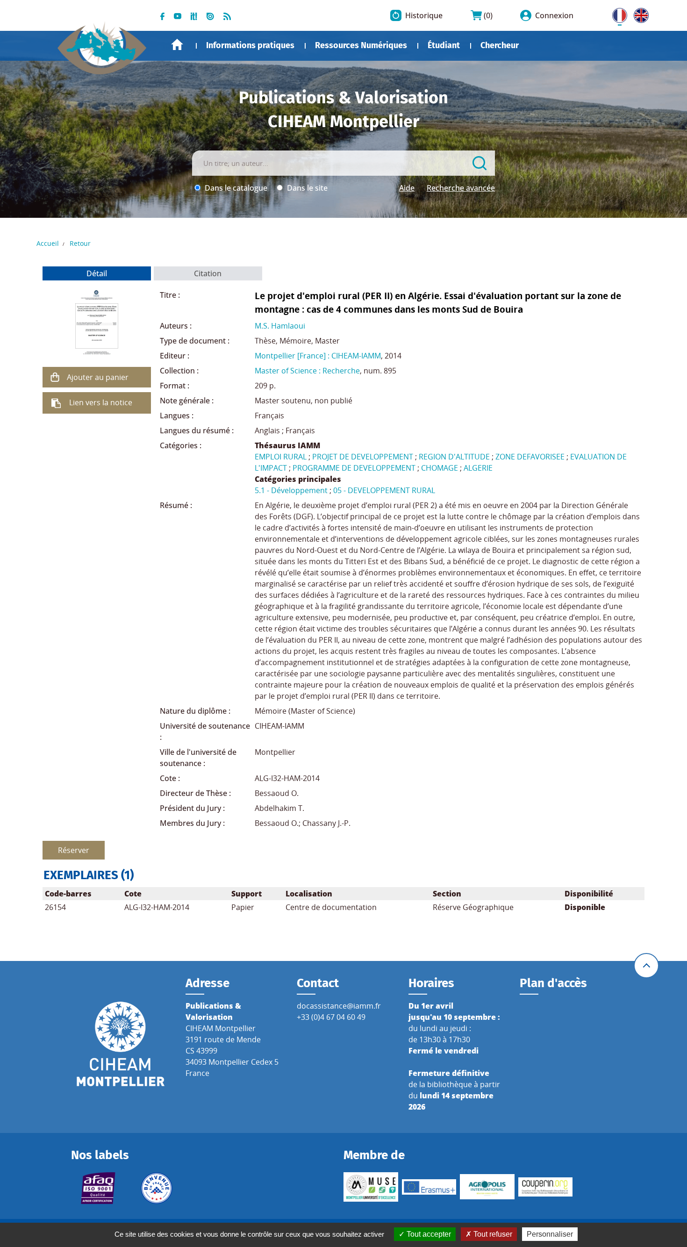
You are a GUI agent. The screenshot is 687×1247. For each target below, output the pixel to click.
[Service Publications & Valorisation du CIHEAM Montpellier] (102, 43)
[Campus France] (156, 1188)
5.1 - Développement (291, 490)
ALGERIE (478, 468)
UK (639, 13)
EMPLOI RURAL (281, 457)
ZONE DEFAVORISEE (530, 457)
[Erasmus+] (429, 1186)
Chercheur (499, 45)
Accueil (177, 44)
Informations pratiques (250, 45)
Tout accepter (428, 1234)
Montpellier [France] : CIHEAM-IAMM (318, 356)
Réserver (73, 850)
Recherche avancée (461, 188)
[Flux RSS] (227, 15)
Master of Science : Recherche (307, 371)
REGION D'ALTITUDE (454, 457)
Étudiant (444, 45)
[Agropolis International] (487, 1186)
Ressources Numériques (361, 45)
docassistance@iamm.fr (339, 1006)
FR (616, 13)
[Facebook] (162, 15)
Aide (407, 188)
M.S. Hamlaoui (280, 326)
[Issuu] (210, 15)
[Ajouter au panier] (54, 377)
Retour (80, 243)
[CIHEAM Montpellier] (120, 1044)
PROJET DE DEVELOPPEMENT (362, 457)
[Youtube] (177, 15)
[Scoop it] (194, 15)
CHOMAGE (439, 468)
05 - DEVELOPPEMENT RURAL (384, 490)
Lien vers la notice (100, 402)
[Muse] (371, 1187)
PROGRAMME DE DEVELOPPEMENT (354, 468)
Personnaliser (550, 1234)
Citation (208, 273)
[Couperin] (545, 1187)
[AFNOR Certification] (98, 1188)
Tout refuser (492, 1234)
